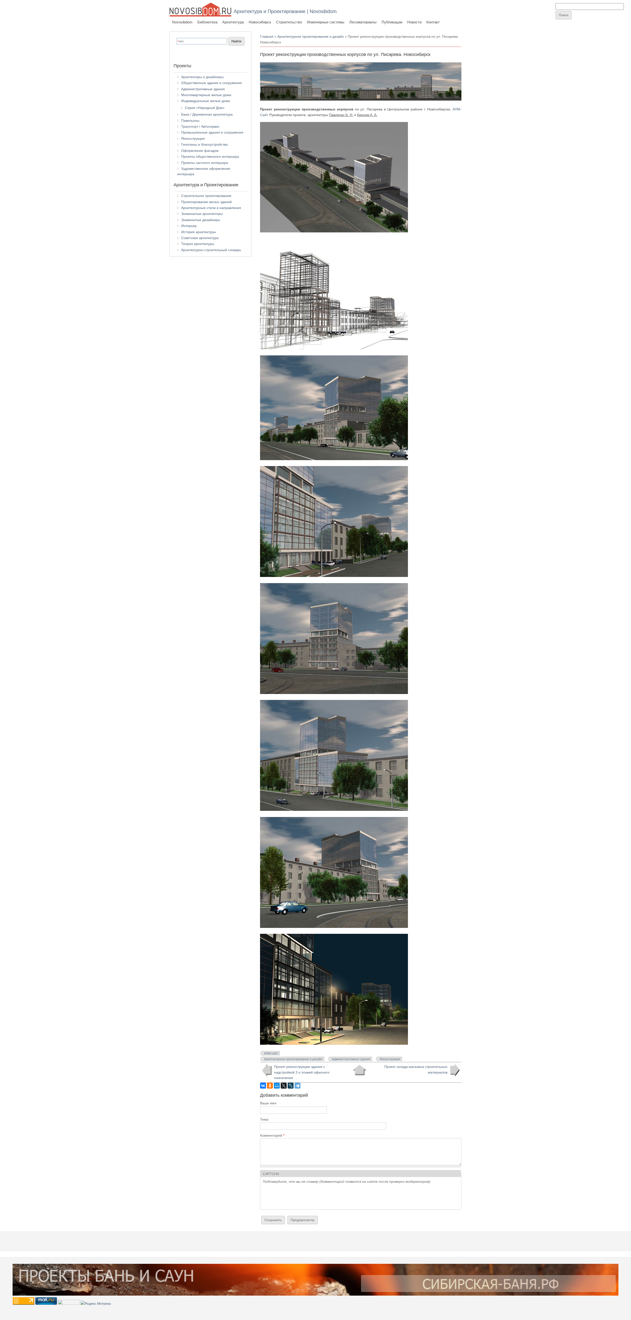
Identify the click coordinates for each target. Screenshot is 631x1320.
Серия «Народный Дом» (205, 108)
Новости (414, 22)
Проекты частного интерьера (204, 163)
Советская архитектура (200, 238)
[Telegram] (297, 1086)
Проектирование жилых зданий (206, 202)
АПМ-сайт (271, 1053)
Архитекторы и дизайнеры (202, 77)
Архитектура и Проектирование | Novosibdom (285, 11)
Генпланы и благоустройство (204, 144)
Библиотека (207, 22)
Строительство (289, 22)
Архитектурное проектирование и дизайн (310, 36)
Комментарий (272, 1135)
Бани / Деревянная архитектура (207, 114)
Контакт (433, 22)
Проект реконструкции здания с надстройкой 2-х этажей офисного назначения (302, 1072)
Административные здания (351, 1059)
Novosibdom (182, 22)
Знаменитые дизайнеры (200, 220)
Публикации (392, 22)
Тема (264, 1119)
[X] (284, 1086)
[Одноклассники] (270, 1086)
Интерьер (189, 226)
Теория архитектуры (197, 244)
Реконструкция (390, 1059)
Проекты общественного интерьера (210, 156)
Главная (266, 36)
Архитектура (233, 22)
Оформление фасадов (199, 151)
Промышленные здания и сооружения (212, 132)
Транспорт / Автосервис (200, 126)
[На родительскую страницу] (359, 1070)
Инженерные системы (325, 22)
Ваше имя (268, 1103)
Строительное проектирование (206, 196)
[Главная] (200, 9)
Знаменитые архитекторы (202, 214)
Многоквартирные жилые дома (206, 95)
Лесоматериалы (363, 22)
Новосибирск (260, 22)
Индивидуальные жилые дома (205, 101)
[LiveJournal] (291, 1086)
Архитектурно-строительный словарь (211, 250)
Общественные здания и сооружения (211, 83)
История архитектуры (198, 232)
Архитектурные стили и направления (211, 208)
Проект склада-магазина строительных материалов (415, 1069)
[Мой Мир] (277, 1086)
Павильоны (190, 120)
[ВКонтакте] (263, 1086)
